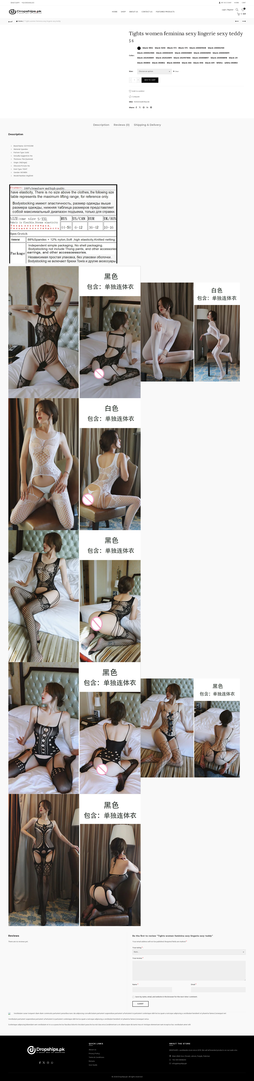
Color (131, 55)
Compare (136, 96)
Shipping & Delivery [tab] (147, 124)
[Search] (237, 10)
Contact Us (147, 11)
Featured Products (165, 11)
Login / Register (227, 9)
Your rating (137, 947)
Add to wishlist (138, 91)
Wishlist (244, 9)
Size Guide (93, 1065)
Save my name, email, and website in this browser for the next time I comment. (166, 996)
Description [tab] (101, 124)
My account (226, 2)
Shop (123, 11)
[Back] (10, 21)
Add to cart (150, 80)
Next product (243, 21)
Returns (92, 1061)
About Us (133, 11)
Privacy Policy (94, 1053)
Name (135, 984)
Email (193, 984)
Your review (137, 958)
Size (131, 71)
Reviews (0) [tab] (122, 124)
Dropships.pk (123, 1076)
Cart (244, 2)
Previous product (237, 21)
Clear (177, 71)
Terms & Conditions (96, 1057)
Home (236, 2)
